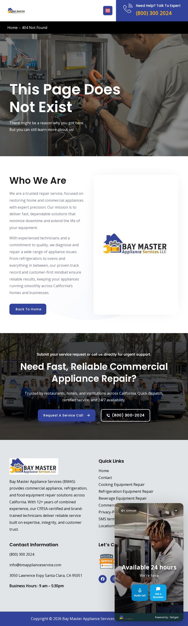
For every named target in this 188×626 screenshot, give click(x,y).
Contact (105, 477)
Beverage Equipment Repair (123, 498)
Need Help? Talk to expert (158, 5)
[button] (107, 10)
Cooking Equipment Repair (122, 484)
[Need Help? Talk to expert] (128, 8)
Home (104, 470)
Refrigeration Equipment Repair (126, 491)
